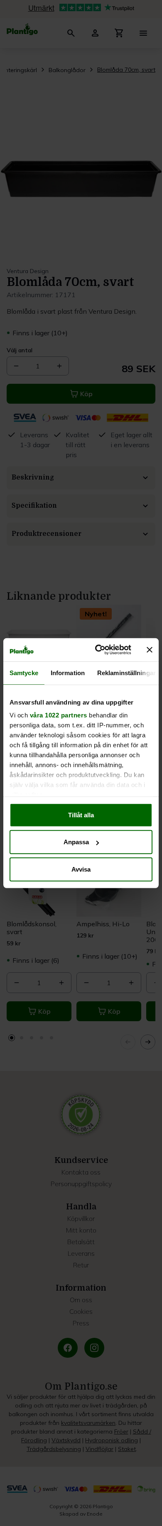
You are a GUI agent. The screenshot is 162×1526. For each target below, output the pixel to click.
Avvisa (81, 868)
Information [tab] (68, 672)
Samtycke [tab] (24, 672)
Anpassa (76, 841)
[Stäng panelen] (149, 650)
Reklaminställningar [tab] (126, 672)
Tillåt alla (81, 814)
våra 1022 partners (58, 715)
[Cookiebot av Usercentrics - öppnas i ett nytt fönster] (98, 649)
